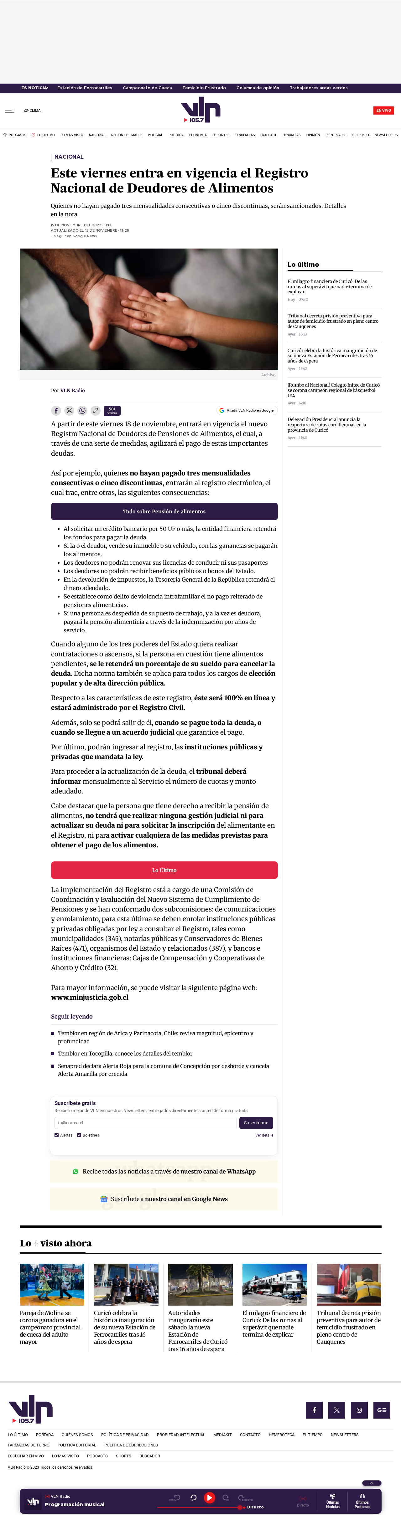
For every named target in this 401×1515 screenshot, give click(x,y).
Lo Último (164, 870)
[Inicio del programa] (174, 1498)
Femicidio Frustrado (204, 88)
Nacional (69, 157)
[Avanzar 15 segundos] (226, 1498)
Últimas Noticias (333, 1504)
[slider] (198, 1507)
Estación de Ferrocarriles (84, 88)
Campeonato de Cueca (147, 88)
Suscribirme (256, 1122)
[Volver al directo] (245, 1497)
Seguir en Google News (75, 236)
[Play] (209, 1497)
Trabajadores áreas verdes (319, 88)
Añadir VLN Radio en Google (250, 410)
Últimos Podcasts (362, 1504)
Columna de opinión (258, 88)
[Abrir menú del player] (372, 1483)
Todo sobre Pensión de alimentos (164, 511)
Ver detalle (264, 1135)
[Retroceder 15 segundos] (193, 1498)
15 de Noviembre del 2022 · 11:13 (81, 225)
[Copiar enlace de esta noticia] (95, 410)
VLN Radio (72, 390)
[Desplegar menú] (9, 110)
